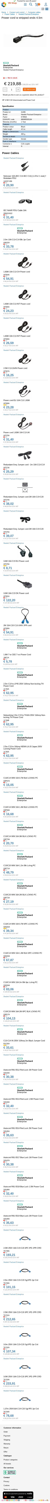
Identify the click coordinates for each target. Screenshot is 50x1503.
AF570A (6, 435)
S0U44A (6, 1102)
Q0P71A (6, 868)
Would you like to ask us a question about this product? (23, 95)
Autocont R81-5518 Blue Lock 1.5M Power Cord (23, 1186)
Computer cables (34, 12)
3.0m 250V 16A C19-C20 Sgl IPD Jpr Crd (20, 1344)
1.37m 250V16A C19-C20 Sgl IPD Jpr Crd (21, 1409)
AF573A (6, 468)
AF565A (6, 307)
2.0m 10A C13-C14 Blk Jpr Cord (17, 239)
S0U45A (6, 1131)
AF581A (6, 596)
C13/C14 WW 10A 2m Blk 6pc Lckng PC (20, 982)
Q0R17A (6, 1014)
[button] (46, 24)
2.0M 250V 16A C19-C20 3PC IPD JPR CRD (22, 1248)
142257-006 (7, 181)
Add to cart (30, 89)
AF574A (6, 500)
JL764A (6, 689)
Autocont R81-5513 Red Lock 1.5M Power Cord (23, 1099)
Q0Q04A (6, 985)
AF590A (6, 628)
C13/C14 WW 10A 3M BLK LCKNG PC (19, 836)
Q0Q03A (6, 956)
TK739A (6, 1251)
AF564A (6, 275)
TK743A (6, 1380)
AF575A (6, 532)
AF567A (6, 371)
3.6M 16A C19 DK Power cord (16, 593)
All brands (7, 1464)
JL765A (6, 752)
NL (43, 9)
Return (6, 1448)
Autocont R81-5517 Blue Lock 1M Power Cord (22, 1157)
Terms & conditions (11, 1489)
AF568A (6, 403)
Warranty (7, 1444)
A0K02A (6, 243)
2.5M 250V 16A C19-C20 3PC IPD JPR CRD (22, 1312)
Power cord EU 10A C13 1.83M (16, 400)
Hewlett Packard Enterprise (28, 14)
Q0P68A (6, 810)
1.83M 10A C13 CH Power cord (16, 272)
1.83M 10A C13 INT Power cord (16, 304)
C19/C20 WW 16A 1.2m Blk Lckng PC (19, 865)
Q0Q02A (6, 927)
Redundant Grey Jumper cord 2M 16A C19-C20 (23, 497)
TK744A (6, 1412)
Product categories (11, 1460)
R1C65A (6, 1044)
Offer (5, 1452)
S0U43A (6, 1073)
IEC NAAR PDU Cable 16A (14, 210)
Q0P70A (6, 839)
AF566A (6, 339)
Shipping (7, 1440)
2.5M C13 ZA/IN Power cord (15, 368)
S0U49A (6, 1219)
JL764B (6, 720)
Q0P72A (6, 898)
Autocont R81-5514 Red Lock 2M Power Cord (22, 1128)
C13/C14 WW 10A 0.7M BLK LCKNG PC (20, 778)
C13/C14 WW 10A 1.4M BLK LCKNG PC (20, 807)
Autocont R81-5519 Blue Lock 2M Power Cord (22, 1216)
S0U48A (6, 1190)
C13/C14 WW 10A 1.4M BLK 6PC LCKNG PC (22, 953)
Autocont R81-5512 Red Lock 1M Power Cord (22, 1070)
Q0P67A (6, 781)
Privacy (6, 1481)
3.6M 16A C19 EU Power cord (16, 561)
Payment (7, 1436)
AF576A (6, 564)
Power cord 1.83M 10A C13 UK (16, 432)
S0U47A (6, 1160)
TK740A (6, 1283)
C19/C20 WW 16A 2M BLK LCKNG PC (19, 895)
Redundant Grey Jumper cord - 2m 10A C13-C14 (24, 464)
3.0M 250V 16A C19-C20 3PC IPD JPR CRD (22, 1376)
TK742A (6, 1347)
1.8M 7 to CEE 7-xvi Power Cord (17, 654)
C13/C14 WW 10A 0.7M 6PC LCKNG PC (20, 924)
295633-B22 (7, 213)
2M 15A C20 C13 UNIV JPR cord (17, 625)
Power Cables (10, 14)
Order (6, 1432)
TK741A (6, 1315)
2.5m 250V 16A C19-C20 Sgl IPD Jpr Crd (20, 1280)
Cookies (7, 1485)
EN (47, 9)
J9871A (6, 658)
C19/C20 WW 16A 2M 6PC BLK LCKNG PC (22, 1011)
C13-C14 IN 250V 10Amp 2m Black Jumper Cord (24, 1041)
